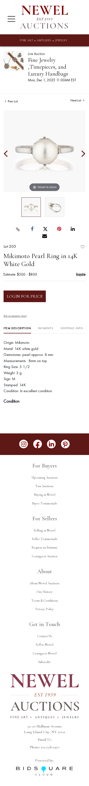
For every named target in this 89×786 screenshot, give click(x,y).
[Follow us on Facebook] (38, 444)
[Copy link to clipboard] (18, 229)
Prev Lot (12, 101)
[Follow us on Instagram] (24, 444)
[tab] (17, 330)
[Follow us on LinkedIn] (52, 444)
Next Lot (76, 100)
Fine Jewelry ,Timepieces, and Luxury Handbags (48, 67)
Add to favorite (82, 247)
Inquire (80, 274)
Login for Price (24, 296)
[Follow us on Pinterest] (65, 444)
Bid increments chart (15, 316)
